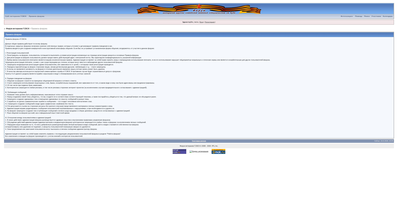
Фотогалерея (347, 16)
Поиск (367, 16)
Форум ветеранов (187, 146)
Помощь (358, 16)
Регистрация (210, 22)
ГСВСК (197, 146)
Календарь (388, 16)
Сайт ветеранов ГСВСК (15, 16)
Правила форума (36, 16)
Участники (376, 16)
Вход (202, 22)
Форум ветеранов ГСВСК (17, 29)
